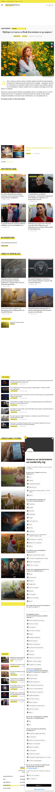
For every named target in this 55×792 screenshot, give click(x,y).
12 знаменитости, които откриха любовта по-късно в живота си (13, 224)
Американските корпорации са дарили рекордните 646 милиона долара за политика (39, 310)
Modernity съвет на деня (17, 322)
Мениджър (3, 1)
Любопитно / (6, 29)
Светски (41, 176)
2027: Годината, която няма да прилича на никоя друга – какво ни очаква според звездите (30, 388)
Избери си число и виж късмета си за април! (39, 149)
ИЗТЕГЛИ (12, 324)
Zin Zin (20, 1)
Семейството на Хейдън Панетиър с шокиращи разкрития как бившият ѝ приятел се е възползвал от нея (40, 196)
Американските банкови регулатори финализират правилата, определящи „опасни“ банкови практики (12, 281)
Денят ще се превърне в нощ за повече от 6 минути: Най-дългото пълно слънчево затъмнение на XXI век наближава (30, 423)
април (11, 162)
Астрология (14, 384)
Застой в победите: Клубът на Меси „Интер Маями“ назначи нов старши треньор (40, 281)
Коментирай (4, 245)
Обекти (16, 1)
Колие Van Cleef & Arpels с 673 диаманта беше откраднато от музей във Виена (12, 310)
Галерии (28, 153)
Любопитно (17, 36)
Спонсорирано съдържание (10, 178)
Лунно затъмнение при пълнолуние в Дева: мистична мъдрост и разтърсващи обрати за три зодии (31, 395)
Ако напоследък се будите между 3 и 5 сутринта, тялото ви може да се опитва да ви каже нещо (30, 416)
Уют (12, 660)
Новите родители (10, 1)
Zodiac (52, 5)
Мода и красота (15, 666)
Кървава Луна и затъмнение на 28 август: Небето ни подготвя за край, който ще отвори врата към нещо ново (31, 381)
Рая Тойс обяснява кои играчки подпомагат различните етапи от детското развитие (12, 196)
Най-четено (5, 377)
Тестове (24, 36)
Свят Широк (6, 782)
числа (7, 162)
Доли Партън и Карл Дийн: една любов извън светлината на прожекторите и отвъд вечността (31, 409)
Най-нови (5, 654)
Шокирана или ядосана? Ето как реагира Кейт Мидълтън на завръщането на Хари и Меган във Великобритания (40, 226)
